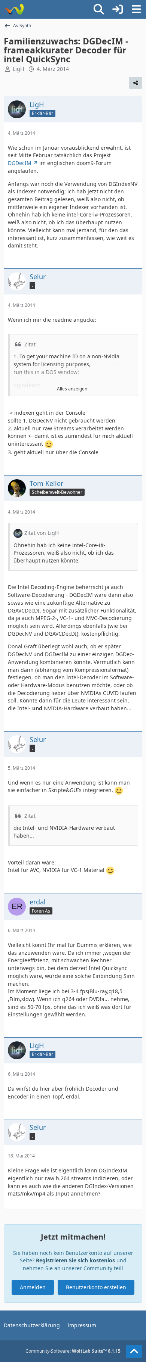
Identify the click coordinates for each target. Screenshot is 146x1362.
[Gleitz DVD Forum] (14, 9)
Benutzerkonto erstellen (96, 1287)
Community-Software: (73, 1351)
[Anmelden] (117, 9)
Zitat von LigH (41, 532)
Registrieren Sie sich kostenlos (75, 1260)
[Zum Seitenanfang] (134, 1351)
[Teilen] (135, 83)
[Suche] (98, 9)
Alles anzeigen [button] (72, 389)
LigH (18, 68)
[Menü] (136, 9)
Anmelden (33, 1287)
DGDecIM (19, 162)
